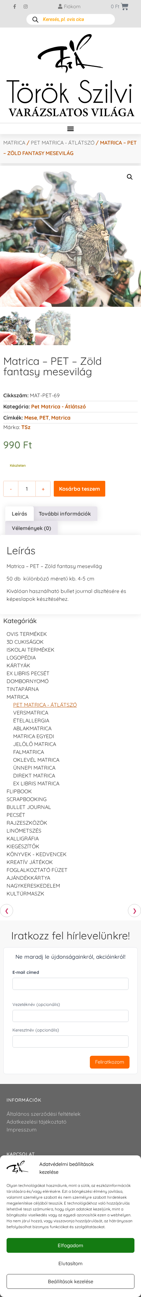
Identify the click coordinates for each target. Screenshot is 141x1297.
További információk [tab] (65, 513)
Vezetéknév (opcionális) (36, 1004)
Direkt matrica (34, 775)
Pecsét (16, 815)
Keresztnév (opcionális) (35, 1029)
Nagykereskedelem (33, 885)
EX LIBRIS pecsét (28, 673)
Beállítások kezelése (70, 1281)
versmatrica (30, 712)
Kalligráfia (23, 838)
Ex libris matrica (36, 783)
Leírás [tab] (19, 513)
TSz (25, 427)
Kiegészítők (23, 846)
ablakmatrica (32, 728)
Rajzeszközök (27, 822)
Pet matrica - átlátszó (62, 142)
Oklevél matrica (36, 760)
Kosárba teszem (79, 488)
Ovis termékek (27, 634)
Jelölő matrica (34, 744)
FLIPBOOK (19, 791)
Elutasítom (70, 1263)
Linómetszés (24, 830)
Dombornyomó (28, 681)
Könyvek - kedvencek (37, 854)
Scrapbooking (27, 799)
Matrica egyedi (33, 736)
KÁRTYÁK (18, 665)
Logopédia (21, 657)
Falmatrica (28, 752)
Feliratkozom (109, 1062)
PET (44, 417)
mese (30, 417)
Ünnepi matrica (34, 767)
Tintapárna (23, 689)
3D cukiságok (25, 642)
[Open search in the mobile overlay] (70, 19)
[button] (70, 128)
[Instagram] (25, 6)
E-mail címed (25, 972)
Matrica (14, 142)
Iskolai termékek (30, 649)
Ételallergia (31, 720)
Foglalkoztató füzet (37, 870)
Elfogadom (70, 1245)
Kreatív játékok (30, 862)
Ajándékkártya (28, 877)
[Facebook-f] (14, 6)
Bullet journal (29, 807)
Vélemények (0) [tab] (31, 528)
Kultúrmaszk (25, 893)
